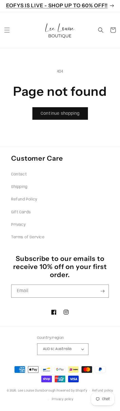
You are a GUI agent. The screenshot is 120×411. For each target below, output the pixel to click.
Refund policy (102, 390)
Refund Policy (24, 199)
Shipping (19, 187)
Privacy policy (62, 399)
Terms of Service (28, 237)
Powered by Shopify (72, 390)
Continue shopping (60, 113)
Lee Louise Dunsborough (37, 390)
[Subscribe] (102, 291)
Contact (19, 174)
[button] (7, 30)
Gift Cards (21, 212)
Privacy (18, 225)
